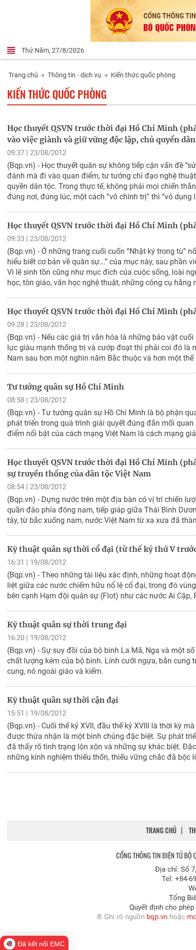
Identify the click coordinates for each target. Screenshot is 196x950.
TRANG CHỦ (161, 830)
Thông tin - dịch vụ (74, 75)
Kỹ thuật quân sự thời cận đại (62, 700)
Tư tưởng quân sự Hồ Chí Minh (65, 386)
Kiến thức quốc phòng (143, 75)
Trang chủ (23, 75)
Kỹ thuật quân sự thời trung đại (67, 624)
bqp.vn (157, 917)
